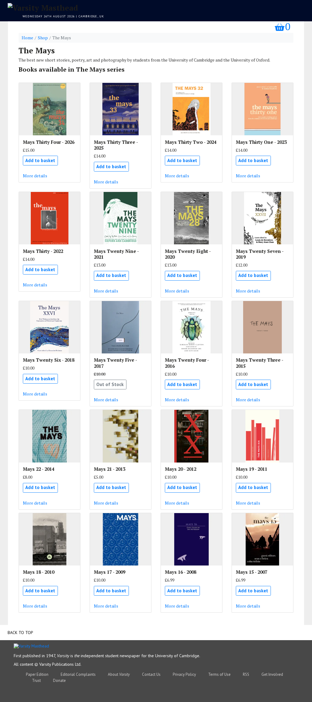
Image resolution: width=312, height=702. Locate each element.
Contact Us (151, 674)
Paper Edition (37, 674)
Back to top (20, 632)
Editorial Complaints (78, 674)
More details (35, 176)
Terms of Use (219, 674)
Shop (43, 38)
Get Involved (272, 674)
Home (27, 38)
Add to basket (40, 160)
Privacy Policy (184, 674)
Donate (59, 680)
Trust (36, 680)
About (119, 674)
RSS (246, 674)
